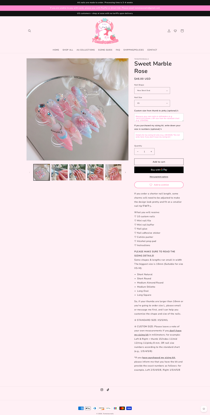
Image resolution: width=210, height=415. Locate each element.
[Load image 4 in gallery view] (95, 172)
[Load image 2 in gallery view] (59, 172)
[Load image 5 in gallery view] (113, 172)
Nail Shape (139, 85)
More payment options (159, 177)
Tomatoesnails (108, 414)
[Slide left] (29, 172)
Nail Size (138, 97)
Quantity (138, 146)
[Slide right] (125, 172)
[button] (29, 31)
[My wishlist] (175, 31)
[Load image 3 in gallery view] (77, 172)
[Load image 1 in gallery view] (41, 172)
